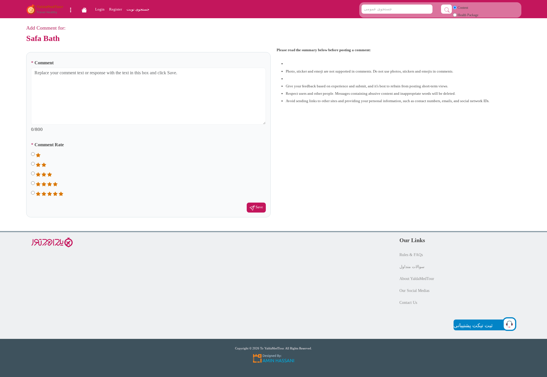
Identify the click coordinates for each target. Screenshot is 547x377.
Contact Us (408, 302)
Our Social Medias (414, 291)
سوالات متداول (411, 267)
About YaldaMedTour (416, 279)
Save (259, 207)
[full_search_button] (446, 9)
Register (115, 9)
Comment (42, 62)
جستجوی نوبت (137, 9)
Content (462, 8)
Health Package (467, 15)
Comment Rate (47, 144)
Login (100, 9)
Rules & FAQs (411, 255)
